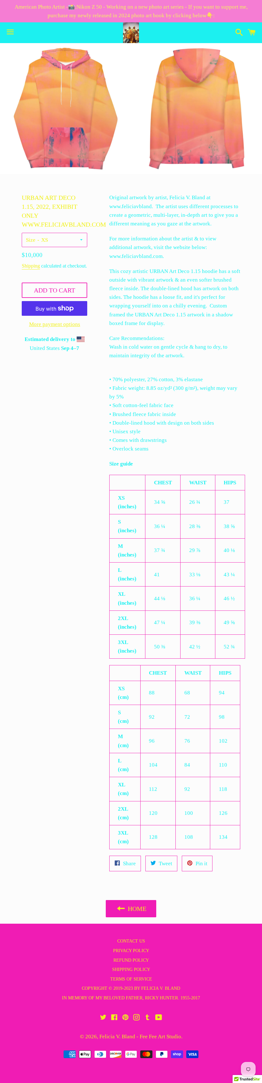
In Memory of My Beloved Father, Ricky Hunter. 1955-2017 (131, 998)
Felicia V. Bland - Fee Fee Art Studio (140, 1037)
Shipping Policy (131, 969)
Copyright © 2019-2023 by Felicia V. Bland (131, 988)
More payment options (54, 324)
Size (30, 240)
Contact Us (131, 941)
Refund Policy (131, 960)
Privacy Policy (131, 950)
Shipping (31, 266)
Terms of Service (131, 979)
